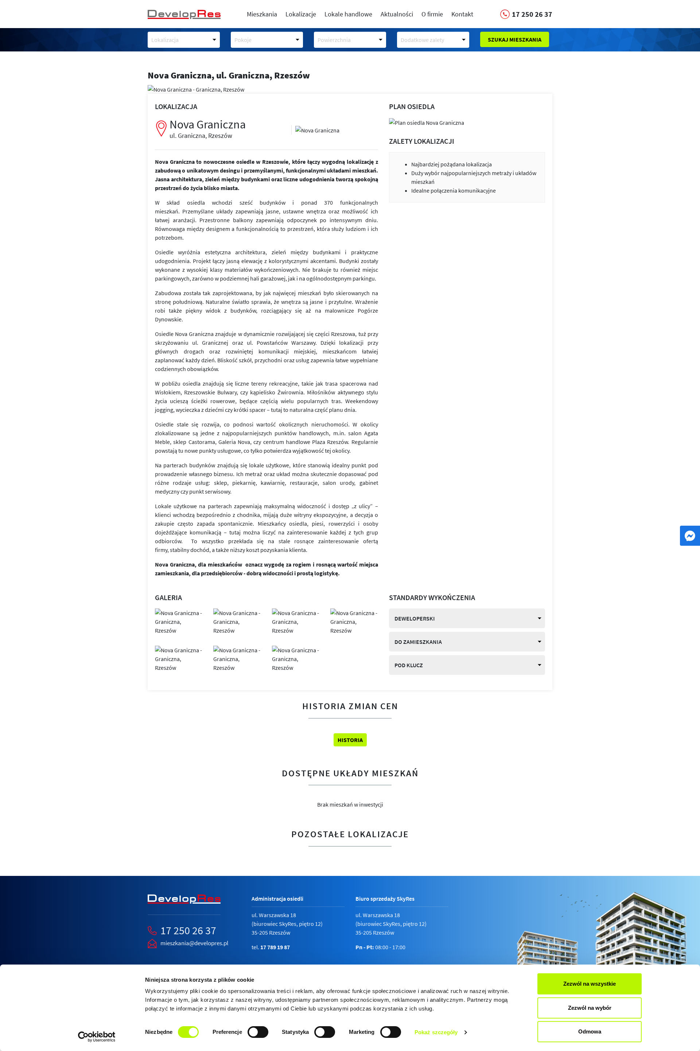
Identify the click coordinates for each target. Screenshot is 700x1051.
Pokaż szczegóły (436, 1032)
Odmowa (589, 1031)
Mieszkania (262, 14)
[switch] (258, 1032)
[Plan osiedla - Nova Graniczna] (426, 121)
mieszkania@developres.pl (194, 943)
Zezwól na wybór (589, 1008)
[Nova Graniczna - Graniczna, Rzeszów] (317, 129)
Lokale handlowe (348, 14)
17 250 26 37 (188, 930)
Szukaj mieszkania (514, 39)
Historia (350, 739)
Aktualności (397, 14)
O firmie (432, 14)
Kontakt (462, 14)
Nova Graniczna (208, 128)
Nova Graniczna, (229, 75)
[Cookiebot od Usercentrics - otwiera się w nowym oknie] (97, 1036)
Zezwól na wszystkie (589, 984)
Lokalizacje (300, 14)
